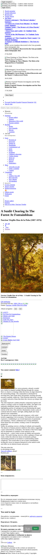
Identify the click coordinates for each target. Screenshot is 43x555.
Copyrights (33, 553)
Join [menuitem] (11, 104)
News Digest (9, 95)
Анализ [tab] (7, 229)
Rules (10, 553)
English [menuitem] (13, 102)
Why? (18, 370)
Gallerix (9, 542)
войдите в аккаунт (36, 516)
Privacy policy (25, 553)
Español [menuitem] (18, 102)
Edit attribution (5, 302)
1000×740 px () (21, 303)
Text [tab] (6, 227)
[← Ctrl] (10, 321)
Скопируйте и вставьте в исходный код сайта (16, 531)
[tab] (7, 224)
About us (12, 551)
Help (2, 551)
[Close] (20, 108)
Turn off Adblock (6, 451)
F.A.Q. (6, 551)
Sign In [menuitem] (7, 104)
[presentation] (23, 231)
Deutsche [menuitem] (30, 102)
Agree (35, 528)
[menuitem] (35, 102)
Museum (8, 112)
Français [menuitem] (24, 102)
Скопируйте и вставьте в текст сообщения (15, 537)
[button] (10, 11)
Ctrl (16, 309)
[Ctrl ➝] (8, 336)
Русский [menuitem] (7, 102)
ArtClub (10, 134)
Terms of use (16, 553)
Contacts (18, 551)
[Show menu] (13, 2)
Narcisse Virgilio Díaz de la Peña (16, 305)
